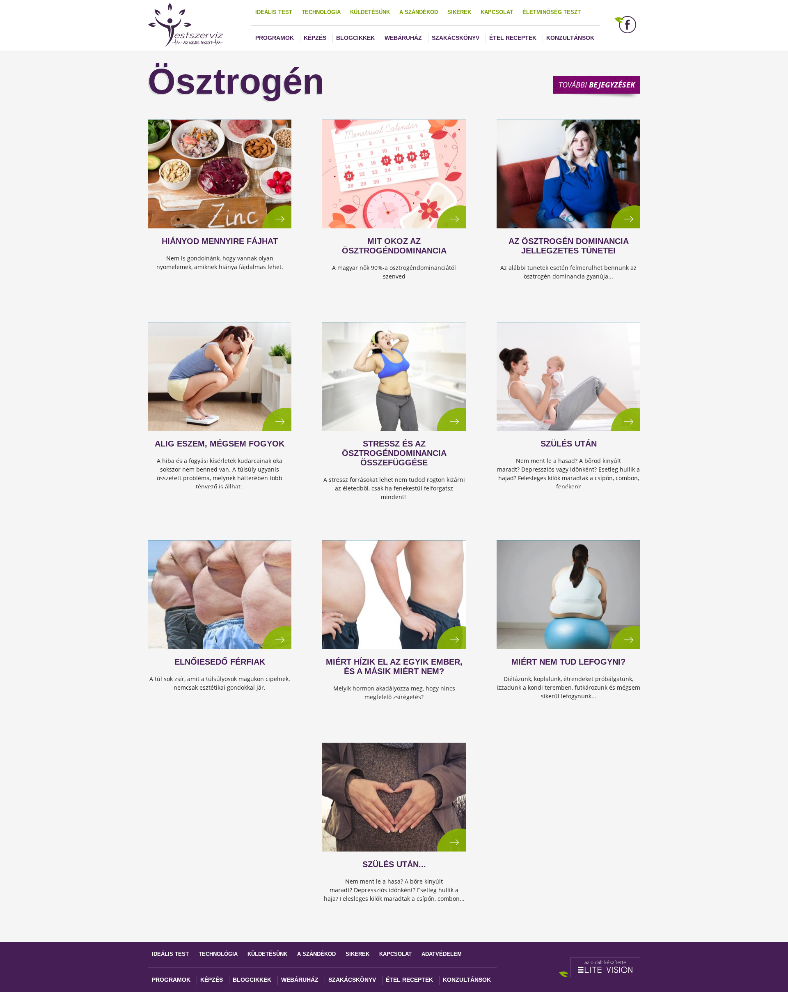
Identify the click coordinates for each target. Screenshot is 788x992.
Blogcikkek (355, 38)
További (597, 85)
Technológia (321, 12)
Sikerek (459, 12)
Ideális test (273, 12)
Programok (274, 38)
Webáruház (403, 38)
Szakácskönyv (455, 38)
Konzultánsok (570, 38)
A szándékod (418, 12)
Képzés (315, 38)
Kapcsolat (497, 12)
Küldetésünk (370, 12)
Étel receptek (512, 38)
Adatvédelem (441, 954)
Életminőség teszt (551, 12)
